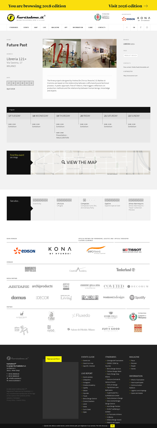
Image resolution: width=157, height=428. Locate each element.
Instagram (85, 382)
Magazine (55, 27)
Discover (133, 363)
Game (90, 27)
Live (44, 27)
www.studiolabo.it (14, 381)
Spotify (84, 388)
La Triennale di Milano (113, 414)
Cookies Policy (21, 400)
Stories (132, 369)
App (66, 27)
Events (26, 27)
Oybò (84, 412)
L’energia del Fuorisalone (114, 361)
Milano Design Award (113, 420)
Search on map (87, 363)
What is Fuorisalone (136, 380)
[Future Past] (62, 53)
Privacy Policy (11, 400)
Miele (84, 407)
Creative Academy (88, 385)
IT (127, 27)
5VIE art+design (111, 385)
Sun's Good (86, 409)
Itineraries (13, 27)
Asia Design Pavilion (112, 406)
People (132, 366)
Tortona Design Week (113, 371)
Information (78, 27)
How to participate (136, 382)
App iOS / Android (88, 366)
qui (106, 426)
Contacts (102, 27)
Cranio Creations (87, 401)
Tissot (84, 396)
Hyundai (85, 393)
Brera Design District (89, 399)
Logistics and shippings (137, 391)
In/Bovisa (109, 417)
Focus (132, 361)
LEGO (84, 404)
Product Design (130, 55)
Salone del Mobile (136, 393)
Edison (84, 391)
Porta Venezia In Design (114, 398)
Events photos (87, 377)
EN (134, 27)
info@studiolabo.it (15, 378)
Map (36, 27)
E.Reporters (86, 380)
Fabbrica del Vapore (112, 423)
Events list (85, 361)
